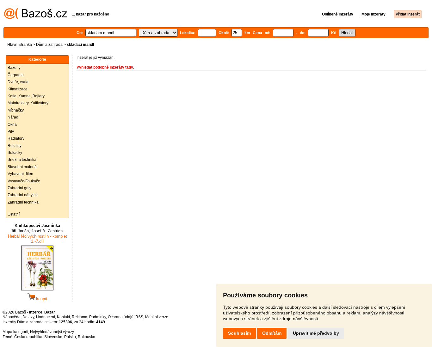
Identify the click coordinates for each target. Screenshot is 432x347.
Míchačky (16, 110)
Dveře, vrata (18, 82)
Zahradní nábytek (23, 195)
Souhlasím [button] (239, 333)
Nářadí (13, 117)
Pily (11, 131)
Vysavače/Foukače (24, 181)
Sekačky (15, 152)
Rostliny (15, 145)
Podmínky (97, 317)
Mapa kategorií (15, 332)
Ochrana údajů (120, 317)
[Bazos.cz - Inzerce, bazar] (35, 17)
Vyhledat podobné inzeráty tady (105, 67)
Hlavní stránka (19, 44)
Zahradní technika (23, 202)
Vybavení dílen (20, 174)
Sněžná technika (22, 159)
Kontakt (63, 317)
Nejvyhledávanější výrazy (52, 332)
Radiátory (16, 138)
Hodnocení (45, 317)
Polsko (70, 337)
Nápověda (12, 317)
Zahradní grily (19, 188)
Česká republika (28, 337)
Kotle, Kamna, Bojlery (26, 96)
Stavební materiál (23, 167)
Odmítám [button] (271, 333)
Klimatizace (18, 89)
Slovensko (53, 337)
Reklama (79, 317)
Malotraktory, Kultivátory (28, 103)
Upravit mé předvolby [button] (316, 333)
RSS (139, 317)
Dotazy (28, 317)
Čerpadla (16, 75)
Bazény (14, 67)
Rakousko (86, 337)
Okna (12, 124)
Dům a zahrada (49, 44)
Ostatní (14, 214)
